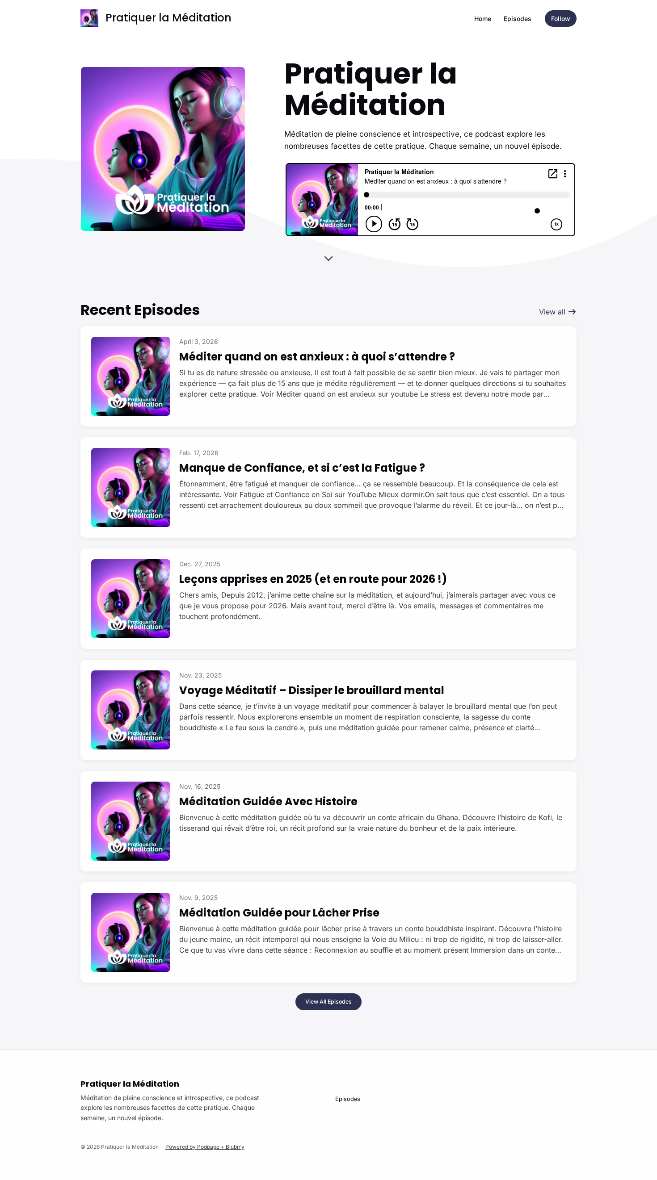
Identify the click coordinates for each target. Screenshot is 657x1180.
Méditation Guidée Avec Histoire (268, 801)
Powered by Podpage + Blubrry (204, 1146)
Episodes (517, 18)
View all (553, 311)
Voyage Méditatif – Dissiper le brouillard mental (311, 690)
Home (482, 18)
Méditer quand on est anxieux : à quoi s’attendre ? (317, 356)
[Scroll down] (328, 255)
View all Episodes (328, 1001)
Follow (560, 18)
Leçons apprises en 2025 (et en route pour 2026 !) (313, 579)
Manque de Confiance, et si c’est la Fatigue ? (302, 467)
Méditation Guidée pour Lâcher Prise (279, 912)
